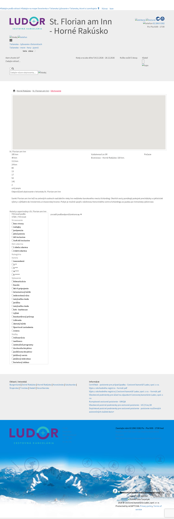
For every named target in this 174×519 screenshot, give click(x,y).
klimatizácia (19, 281)
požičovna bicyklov (22, 351)
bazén (16, 285)
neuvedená (18, 261)
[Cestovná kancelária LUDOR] (27, 28)
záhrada (17, 320)
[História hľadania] (151, 20)
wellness (17, 341)
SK (67, 438)
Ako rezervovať (69, 435)
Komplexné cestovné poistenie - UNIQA (107, 401)
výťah (16, 313)
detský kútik (19, 323)
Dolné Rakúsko (29, 384)
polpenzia (18, 230)
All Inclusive (19, 237)
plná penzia (19, 233)
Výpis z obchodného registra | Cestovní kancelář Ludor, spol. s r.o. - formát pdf (125, 391)
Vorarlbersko (43, 388)
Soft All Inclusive (21, 240)
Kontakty (67, 431)
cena (76, 214)
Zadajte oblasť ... (12, 61)
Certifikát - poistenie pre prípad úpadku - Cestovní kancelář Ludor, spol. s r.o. (124, 384)
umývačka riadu (21, 299)
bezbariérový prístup (23, 316)
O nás (65, 428)
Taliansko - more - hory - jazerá (24, 47)
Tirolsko (24, 388)
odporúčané (67, 214)
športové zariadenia (23, 327)
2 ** (15, 264)
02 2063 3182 (158, 23)
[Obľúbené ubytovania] (140, 20)
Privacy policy (146, 506)
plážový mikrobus (22, 358)
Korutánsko (58, 384)
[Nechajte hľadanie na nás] (162, 20)
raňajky (17, 227)
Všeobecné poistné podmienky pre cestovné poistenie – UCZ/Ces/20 (120, 405)
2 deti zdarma (20, 250)
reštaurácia (19, 337)
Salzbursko (70, 384)
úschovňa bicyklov (22, 348)
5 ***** (16, 274)
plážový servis (20, 355)
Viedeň (32, 388)
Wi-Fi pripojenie (21, 288)
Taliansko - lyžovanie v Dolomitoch (26, 44)
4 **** (16, 271)
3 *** (15, 267)
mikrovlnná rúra (21, 295)
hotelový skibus (21, 362)
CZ (64, 438)
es (67, 441)
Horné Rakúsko (24, 90)
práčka (16, 302)
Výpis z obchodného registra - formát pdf (108, 388)
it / (64, 441)
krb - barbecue (20, 309)
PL (71, 438)
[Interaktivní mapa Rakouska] (158, 20)
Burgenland (15, 384)
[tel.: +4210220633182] (22, 37)
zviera (16, 330)
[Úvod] (14, 90)
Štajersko (14, 388)
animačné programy (23, 344)
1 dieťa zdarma (20, 247)
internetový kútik (22, 292)
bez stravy (18, 223)
